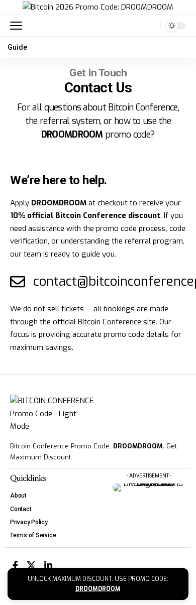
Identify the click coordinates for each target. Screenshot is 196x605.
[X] (31, 565)
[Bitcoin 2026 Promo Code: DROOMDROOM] (98, 7)
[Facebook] (15, 565)
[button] (18, 25)
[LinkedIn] (48, 565)
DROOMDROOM (98, 589)
